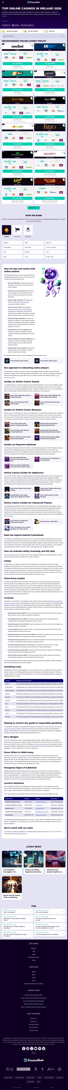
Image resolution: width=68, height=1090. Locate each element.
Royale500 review (50, 119)
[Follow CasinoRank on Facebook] (23, 1048)
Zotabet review (18, 147)
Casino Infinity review (50, 174)
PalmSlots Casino (33, 957)
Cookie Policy (36, 1087)
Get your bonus (17, 63)
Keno (33, 975)
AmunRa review (17, 119)
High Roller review (50, 92)
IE (32, 1053)
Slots (33, 981)
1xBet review (49, 66)
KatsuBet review (17, 174)
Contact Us (33, 1021)
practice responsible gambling (12, 728)
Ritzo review (49, 147)
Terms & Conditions (17, 1087)
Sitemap (52, 1087)
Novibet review (17, 66)
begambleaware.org (41, 815)
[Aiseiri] (51, 1069)
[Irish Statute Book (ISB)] (23, 1069)
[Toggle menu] (3, 2)
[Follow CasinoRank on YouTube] (35, 1048)
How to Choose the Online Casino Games (34, 998)
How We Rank (33, 1027)
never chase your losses (42, 744)
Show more (32, 208)
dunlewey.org (39, 805)
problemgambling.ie (41, 802)
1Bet (33, 951)
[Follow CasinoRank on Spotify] (39, 1048)
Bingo (33, 972)
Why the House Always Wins (33, 995)
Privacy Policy (33, 1030)
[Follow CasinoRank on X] (31, 1048)
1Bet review (17, 92)
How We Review (34, 1024)
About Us (34, 1018)
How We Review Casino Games (33, 984)
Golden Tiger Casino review (49, 201)
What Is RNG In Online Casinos (33, 1004)
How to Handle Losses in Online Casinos (33, 1007)
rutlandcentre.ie (40, 808)
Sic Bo (34, 978)
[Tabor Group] (42, 1069)
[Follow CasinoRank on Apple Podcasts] (43, 1048)
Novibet (33, 948)
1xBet (33, 954)
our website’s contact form (19, 833)
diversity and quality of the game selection (20, 309)
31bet (33, 960)
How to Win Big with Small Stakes (33, 1001)
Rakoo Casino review (17, 201)
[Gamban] (36, 1069)
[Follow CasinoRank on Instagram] (27, 1048)
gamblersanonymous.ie (42, 811)
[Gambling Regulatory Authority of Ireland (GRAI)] (9, 1069)
